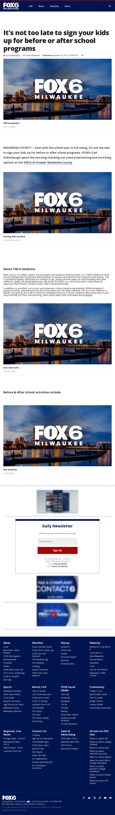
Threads (64, 707)
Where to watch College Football (100, 743)
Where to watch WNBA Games (100, 776)
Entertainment (9, 659)
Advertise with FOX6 (70, 742)
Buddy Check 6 (96, 701)
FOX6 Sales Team (69, 738)
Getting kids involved (14, 236)
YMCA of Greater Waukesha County (48, 162)
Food (92, 666)
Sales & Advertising (68, 732)
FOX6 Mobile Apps (40, 742)
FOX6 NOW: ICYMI (40, 697)
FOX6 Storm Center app (43, 650)
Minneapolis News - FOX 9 (12, 743)
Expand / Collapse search (110, 6)
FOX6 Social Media (68, 688)
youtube (105, 798)
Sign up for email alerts (42, 738)
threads (100, 798)
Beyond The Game (11, 701)
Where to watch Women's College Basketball (97, 769)
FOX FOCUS (66, 745)
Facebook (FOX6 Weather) (68, 719)
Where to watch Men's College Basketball (100, 761)
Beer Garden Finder (98, 694)
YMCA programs (11, 123)
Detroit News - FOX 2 (13, 747)
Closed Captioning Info (42, 762)
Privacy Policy (60, 563)
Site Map (7, 679)
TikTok (64, 704)
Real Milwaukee (97, 656)
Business (65, 660)
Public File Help (39, 755)
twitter (89, 798)
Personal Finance (68, 657)
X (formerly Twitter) (70, 714)
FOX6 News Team (40, 745)
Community (97, 687)
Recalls (64, 653)
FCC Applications (39, 758)
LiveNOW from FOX (41, 704)
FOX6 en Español (11, 676)
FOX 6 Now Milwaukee (31, 55)
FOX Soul (36, 714)
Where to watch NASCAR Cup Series (98, 752)
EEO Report (37, 752)
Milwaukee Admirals (12, 711)
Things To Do (96, 691)
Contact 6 (65, 646)
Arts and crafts (11, 367)
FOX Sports (37, 711)
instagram (94, 798)
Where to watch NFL (99, 738)
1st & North (8, 697)
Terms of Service (59, 566)
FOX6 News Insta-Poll (13, 669)
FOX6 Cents (66, 650)
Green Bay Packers (12, 694)
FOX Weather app (40, 659)
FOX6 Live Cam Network (39, 654)
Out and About (96, 659)
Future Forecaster (40, 669)
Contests (36, 735)
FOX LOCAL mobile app (14, 673)
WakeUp (95, 642)
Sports (7, 687)
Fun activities (10, 469)
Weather (37, 642)
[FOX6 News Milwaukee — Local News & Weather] (12, 6)
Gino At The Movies (99, 669)
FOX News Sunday (40, 718)
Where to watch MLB (99, 747)
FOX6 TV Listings (39, 701)
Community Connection (100, 707)
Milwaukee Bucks (11, 707)
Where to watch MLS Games (99, 781)
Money (65, 642)
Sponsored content (69, 748)
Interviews (94, 663)
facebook (84, 798)
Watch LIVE (39, 687)
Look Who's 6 (96, 652)
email (110, 798)
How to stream (39, 691)
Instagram (65, 701)
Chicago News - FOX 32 (14, 738)
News (6, 642)
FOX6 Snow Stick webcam (39, 674)
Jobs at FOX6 (38, 748)
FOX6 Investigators (12, 656)
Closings (36, 666)
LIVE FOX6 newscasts (42, 694)
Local (5, 646)
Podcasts (7, 663)
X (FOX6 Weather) (69, 724)
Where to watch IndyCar (100, 757)
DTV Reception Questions (39, 766)
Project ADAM (96, 704)
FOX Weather (38, 663)
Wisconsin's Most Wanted (11, 651)
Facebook (65, 697)
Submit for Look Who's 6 (100, 648)
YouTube (65, 694)
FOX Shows (37, 721)
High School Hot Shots (13, 704)
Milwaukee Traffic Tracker (98, 674)
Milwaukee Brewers (12, 691)
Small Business (67, 663)
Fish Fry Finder (96, 697)
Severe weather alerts (42, 646)
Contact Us (39, 731)
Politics (6, 666)
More (67, 6)
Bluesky (64, 711)
